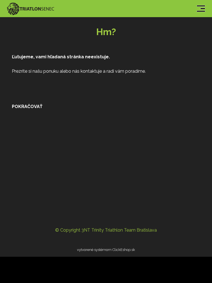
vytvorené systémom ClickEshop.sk (106, 250)
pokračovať (27, 106)
